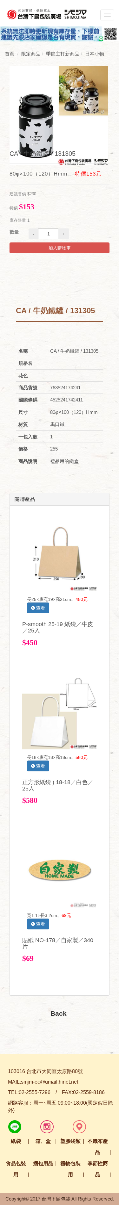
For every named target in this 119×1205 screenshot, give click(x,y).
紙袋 (16, 1141)
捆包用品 (43, 1163)
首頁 (9, 53)
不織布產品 (98, 1146)
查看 (40, 607)
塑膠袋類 (70, 1141)
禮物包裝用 (70, 1169)
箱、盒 (43, 1141)
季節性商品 (98, 1169)
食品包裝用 (16, 1169)
